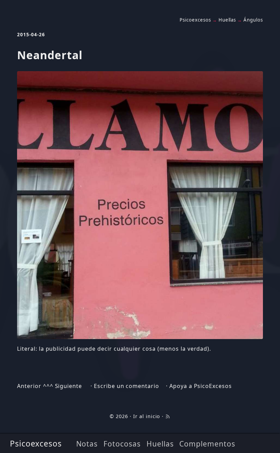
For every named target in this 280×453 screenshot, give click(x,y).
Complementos (207, 444)
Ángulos (253, 20)
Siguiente (68, 386)
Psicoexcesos (36, 443)
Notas (87, 444)
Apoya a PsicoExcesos (200, 386)
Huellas (160, 444)
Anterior (29, 386)
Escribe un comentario (126, 386)
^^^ (48, 386)
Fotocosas (122, 444)
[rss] (167, 416)
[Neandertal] (140, 205)
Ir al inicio (146, 416)
